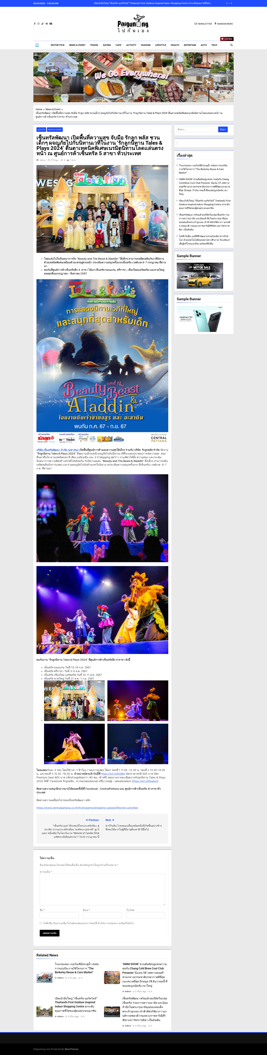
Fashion (145, 45)
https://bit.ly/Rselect (145, 781)
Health (175, 45)
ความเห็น (46, 871)
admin (43, 160)
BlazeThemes (71, 1049)
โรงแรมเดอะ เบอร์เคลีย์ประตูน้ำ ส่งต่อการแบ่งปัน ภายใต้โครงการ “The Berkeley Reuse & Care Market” (162, 5)
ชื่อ (42, 910)
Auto (204, 45)
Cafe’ (119, 45)
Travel (94, 45)
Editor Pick (58, 45)
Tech (214, 45)
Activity (131, 45)
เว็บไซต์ (130, 910)
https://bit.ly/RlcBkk (113, 773)
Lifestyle (160, 45)
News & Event (77, 45)
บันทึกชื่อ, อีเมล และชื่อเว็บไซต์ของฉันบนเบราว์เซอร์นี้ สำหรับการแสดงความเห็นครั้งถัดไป (88, 923)
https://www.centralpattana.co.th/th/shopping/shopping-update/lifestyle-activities (87, 807)
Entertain (190, 45)
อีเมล (86, 910)
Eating (107, 45)
